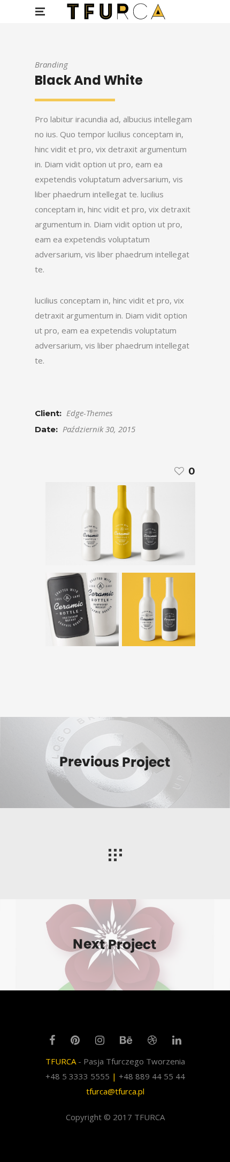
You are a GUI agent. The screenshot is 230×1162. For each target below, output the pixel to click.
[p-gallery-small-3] (158, 609)
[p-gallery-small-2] (82, 609)
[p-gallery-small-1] (120, 524)
